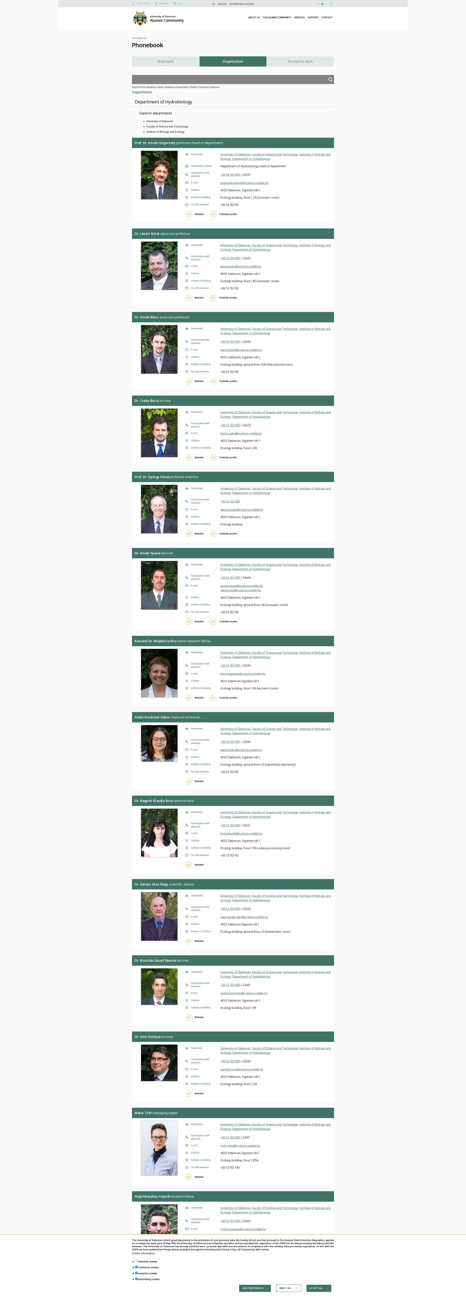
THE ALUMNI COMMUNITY (277, 17)
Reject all (285, 1288)
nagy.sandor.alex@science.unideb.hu (244, 917)
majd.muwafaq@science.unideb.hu (243, 1229)
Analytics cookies (147, 1273)
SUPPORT (313, 17)
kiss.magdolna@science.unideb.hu (242, 674)
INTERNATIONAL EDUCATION (242, 4)
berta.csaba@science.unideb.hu (241, 433)
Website (199, 214)
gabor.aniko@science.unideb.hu (241, 750)
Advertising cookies (149, 1279)
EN (322, 4)
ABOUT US (254, 17)
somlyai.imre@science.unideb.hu (241, 1069)
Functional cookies (148, 1267)
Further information (143, 1253)
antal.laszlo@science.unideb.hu (240, 266)
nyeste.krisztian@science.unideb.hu (243, 993)
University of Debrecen (160, 121)
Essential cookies (147, 1261)
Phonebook (163, 3)
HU (318, 4)
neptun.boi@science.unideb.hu (240, 590)
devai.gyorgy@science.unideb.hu (241, 509)
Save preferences (253, 1288)
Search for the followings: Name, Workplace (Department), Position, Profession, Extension (176, 87)
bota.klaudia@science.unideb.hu (241, 833)
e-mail (179, 3)
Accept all (315, 1288)
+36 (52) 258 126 (142, 3)
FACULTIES (222, 4)
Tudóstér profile (228, 214)
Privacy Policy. (229, 1249)
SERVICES (299, 17)
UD (213, 4)
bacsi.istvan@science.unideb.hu (241, 350)
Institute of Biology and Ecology (165, 131)
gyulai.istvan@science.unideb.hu (241, 586)
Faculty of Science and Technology (167, 126)
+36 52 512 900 (230, 175)
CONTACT (327, 17)
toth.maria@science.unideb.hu (240, 1145)
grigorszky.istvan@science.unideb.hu (244, 183)
